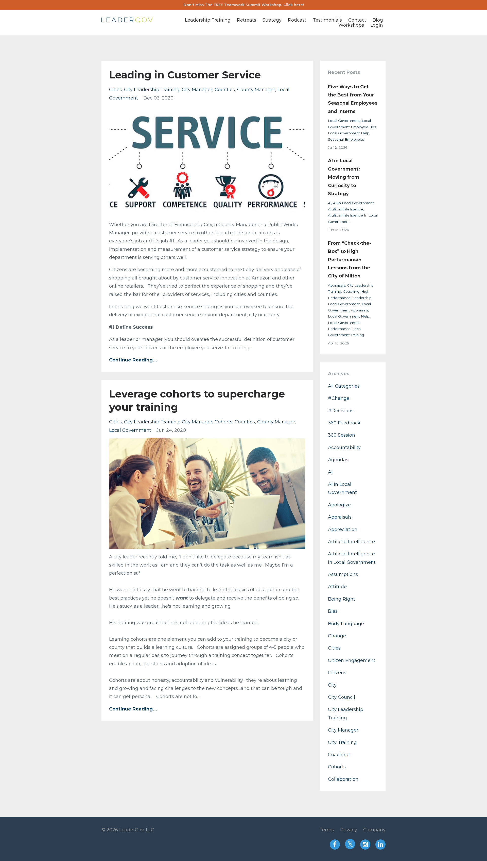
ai (329, 203)
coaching (351, 291)
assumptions (343, 574)
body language (346, 623)
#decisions (341, 410)
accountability (344, 447)
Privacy (348, 830)
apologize (339, 505)
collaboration (343, 779)
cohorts (223, 422)
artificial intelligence (345, 209)
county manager (256, 89)
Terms (326, 830)
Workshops (351, 25)
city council (341, 697)
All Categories (344, 386)
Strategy (272, 20)
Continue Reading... (133, 360)
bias (333, 611)
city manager (197, 89)
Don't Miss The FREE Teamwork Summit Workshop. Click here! (243, 5)
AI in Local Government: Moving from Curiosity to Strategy (344, 177)
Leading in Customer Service (185, 75)
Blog (378, 20)
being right (341, 599)
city (332, 685)
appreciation (342, 529)
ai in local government (353, 203)
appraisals (336, 285)
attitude (337, 586)
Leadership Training (208, 20)
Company (374, 830)
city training (342, 742)
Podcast (297, 20)
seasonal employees (346, 139)
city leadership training (152, 89)
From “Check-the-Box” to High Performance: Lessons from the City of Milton (349, 259)
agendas (338, 459)
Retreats (246, 20)
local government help (348, 133)
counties (225, 89)
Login (376, 25)
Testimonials (327, 20)
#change (339, 398)
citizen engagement (351, 660)
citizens (337, 672)
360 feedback (344, 423)
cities (115, 89)
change (337, 636)
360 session (341, 435)
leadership (362, 298)
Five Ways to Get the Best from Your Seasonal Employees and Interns (352, 99)
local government (130, 430)
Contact (357, 20)
